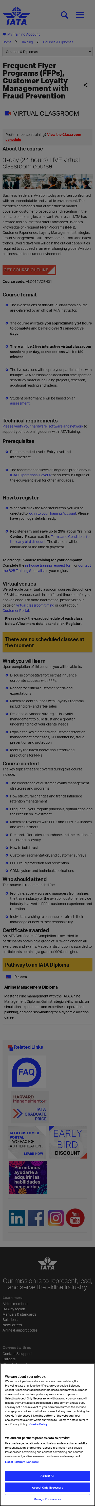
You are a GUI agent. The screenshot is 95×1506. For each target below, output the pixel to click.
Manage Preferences (47, 1499)
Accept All (47, 1475)
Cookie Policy (38, 1424)
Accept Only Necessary (47, 1487)
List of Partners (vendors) (22, 1462)
